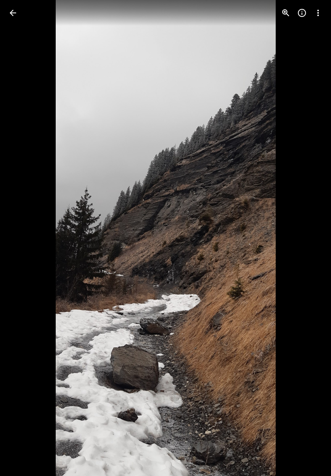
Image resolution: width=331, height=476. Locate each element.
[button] (22, 238)
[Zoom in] (286, 13)
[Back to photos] (13, 13)
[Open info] (302, 13)
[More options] (318, 13)
